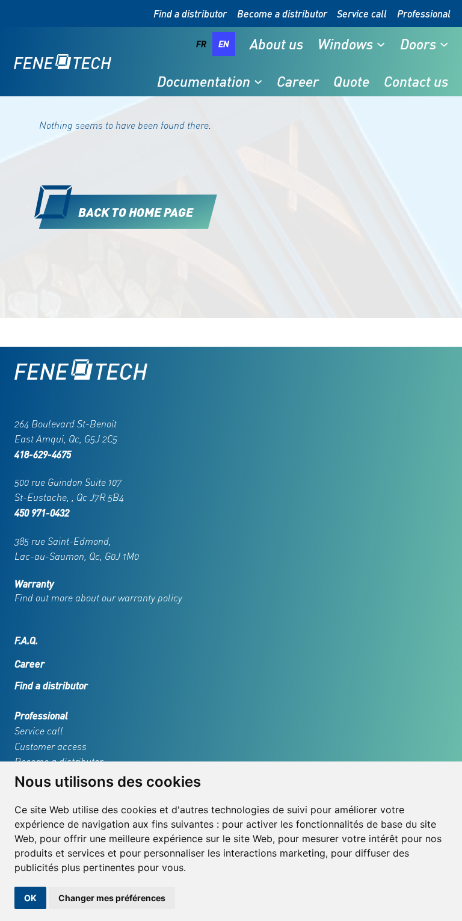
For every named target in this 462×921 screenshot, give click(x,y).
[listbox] (212, 44)
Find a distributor (190, 13)
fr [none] (201, 44)
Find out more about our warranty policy (98, 598)
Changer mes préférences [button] (111, 898)
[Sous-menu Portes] (444, 44)
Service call (362, 13)
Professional (424, 13)
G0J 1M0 (122, 556)
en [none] (223, 44)
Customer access (50, 746)
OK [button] (30, 898)
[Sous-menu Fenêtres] (381, 44)
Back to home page (135, 211)
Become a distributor (282, 13)
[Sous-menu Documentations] (258, 81)
